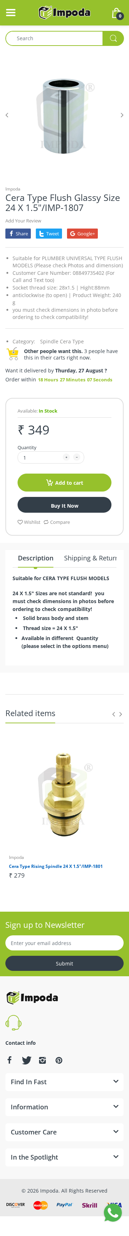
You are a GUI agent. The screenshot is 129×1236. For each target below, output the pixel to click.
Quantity (27, 447)
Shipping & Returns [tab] (93, 558)
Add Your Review (23, 220)
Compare (60, 522)
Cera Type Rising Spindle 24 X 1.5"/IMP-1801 (56, 866)
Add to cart (69, 482)
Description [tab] (35, 558)
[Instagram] (42, 1060)
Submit (64, 963)
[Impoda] (64, 12)
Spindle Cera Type (62, 341)
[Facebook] (9, 1060)
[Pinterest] (59, 1060)
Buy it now (64, 505)
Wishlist (32, 522)
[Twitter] (26, 1060)
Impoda (12, 189)
